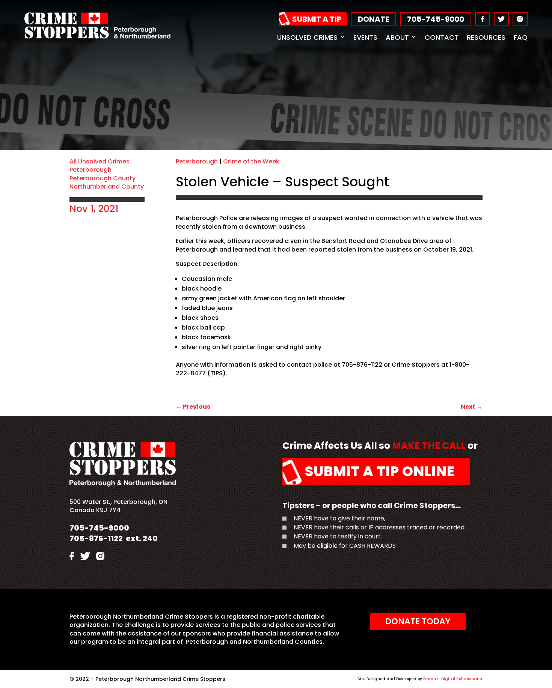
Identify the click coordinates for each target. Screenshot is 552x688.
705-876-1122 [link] (96, 538)
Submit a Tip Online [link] (380, 471)
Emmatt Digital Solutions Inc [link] (452, 679)
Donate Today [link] (418, 621)
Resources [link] (486, 37)
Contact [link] (441, 37)
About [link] (397, 37)
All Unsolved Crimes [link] (99, 161)
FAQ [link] (521, 37)
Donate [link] (373, 19)
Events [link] (365, 37)
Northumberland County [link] (106, 186)
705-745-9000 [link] (435, 19)
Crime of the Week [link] (251, 161)
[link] (97, 36)
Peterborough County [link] (102, 178)
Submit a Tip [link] (316, 19)
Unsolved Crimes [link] (307, 37)
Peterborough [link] (90, 169)
